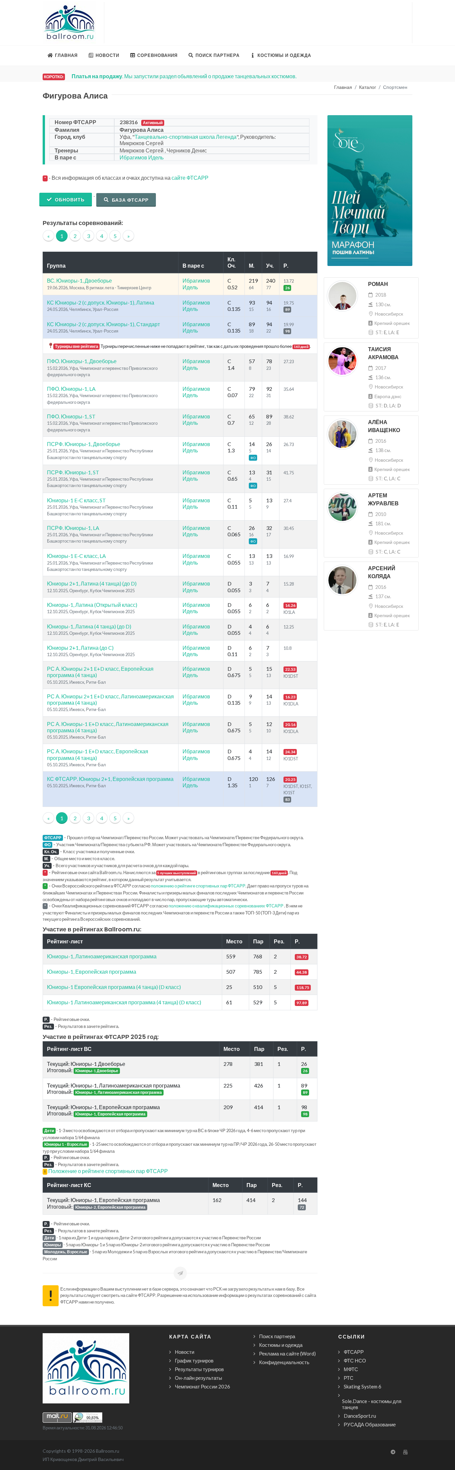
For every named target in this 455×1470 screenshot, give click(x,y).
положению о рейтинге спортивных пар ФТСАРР (198, 885)
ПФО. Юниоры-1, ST (71, 416)
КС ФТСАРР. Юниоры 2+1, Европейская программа (110, 779)
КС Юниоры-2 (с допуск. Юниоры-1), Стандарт (103, 324)
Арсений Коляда (381, 572)
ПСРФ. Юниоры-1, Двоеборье (83, 444)
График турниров (194, 1360)
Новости (184, 1352)
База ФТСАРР (130, 200)
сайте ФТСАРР (190, 177)
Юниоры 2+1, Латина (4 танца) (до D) (92, 583)
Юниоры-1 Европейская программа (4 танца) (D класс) (114, 987)
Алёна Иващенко (384, 426)
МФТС (351, 1369)
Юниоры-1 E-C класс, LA (76, 556)
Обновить (69, 199)
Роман (378, 284)
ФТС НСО (355, 1360)
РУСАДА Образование (370, 1424)
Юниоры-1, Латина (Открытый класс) (92, 605)
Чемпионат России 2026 (202, 1386)
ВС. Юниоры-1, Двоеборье (79, 280)
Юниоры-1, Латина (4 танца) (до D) (89, 626)
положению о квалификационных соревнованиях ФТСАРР (226, 905)
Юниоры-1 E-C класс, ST (76, 500)
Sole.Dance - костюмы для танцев (371, 1404)
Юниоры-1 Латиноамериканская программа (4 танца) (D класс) (124, 1002)
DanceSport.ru (360, 1416)
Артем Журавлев (383, 499)
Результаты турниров (199, 1369)
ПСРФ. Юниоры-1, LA (73, 528)
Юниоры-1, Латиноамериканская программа (102, 956)
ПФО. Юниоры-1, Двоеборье (82, 361)
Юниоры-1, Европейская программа (91, 971)
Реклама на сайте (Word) (287, 1353)
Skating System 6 (362, 1386)
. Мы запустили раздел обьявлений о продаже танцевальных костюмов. (184, 76)
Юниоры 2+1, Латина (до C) (80, 647)
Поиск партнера (277, 1336)
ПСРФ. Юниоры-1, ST (73, 472)
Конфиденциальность (284, 1362)
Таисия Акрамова (383, 353)
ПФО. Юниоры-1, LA (71, 388)
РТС (348, 1378)
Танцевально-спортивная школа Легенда (185, 136)
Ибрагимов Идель (142, 157)
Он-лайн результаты (198, 1378)
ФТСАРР (354, 1352)
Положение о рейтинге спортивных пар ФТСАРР (108, 1171)
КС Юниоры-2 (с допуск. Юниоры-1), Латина (100, 302)
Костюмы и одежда (280, 1345)
